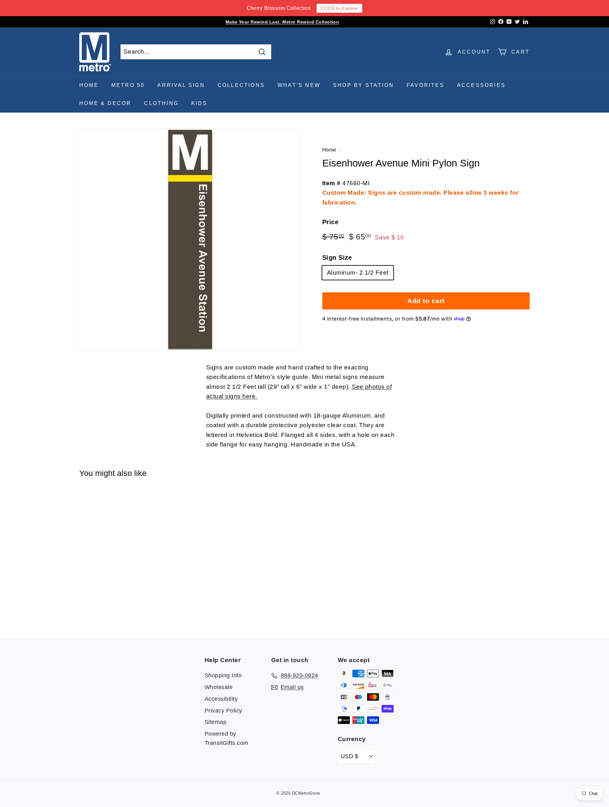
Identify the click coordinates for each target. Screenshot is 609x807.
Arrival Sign (181, 85)
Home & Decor (105, 103)
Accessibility (221, 699)
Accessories (481, 85)
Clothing (161, 103)
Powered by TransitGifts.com (226, 738)
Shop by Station (363, 85)
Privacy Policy (223, 710)
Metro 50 (128, 85)
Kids (199, 103)
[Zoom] (190, 239)
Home (89, 85)
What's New (299, 85)
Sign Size (337, 257)
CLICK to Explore (339, 8)
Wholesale (218, 687)
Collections (241, 85)
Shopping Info (223, 675)
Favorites (425, 85)
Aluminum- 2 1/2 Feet (358, 272)
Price (330, 221)
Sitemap (215, 722)
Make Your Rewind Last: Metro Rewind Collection (282, 21)
